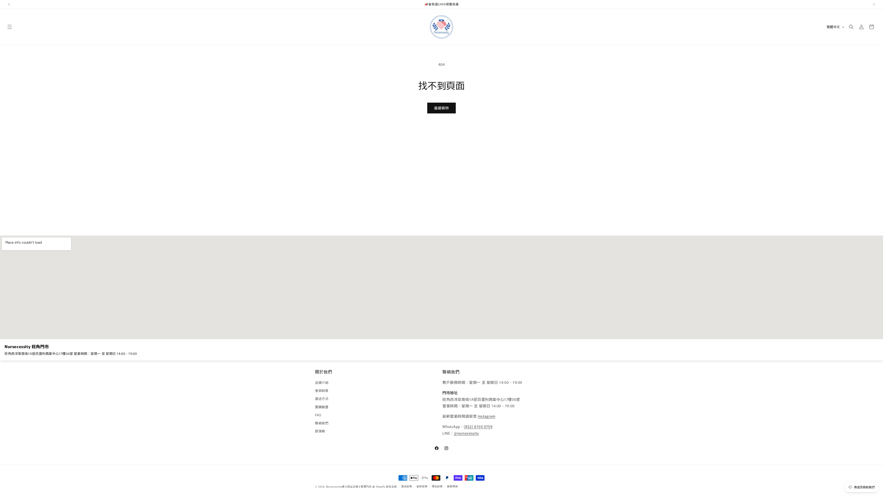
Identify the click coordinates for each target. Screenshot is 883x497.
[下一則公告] (874, 4)
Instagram (486, 416)
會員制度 (321, 390)
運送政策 (406, 486)
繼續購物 (441, 107)
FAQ (318, 415)
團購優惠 (321, 407)
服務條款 (452, 486)
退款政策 (421, 486)
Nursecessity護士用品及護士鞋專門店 (349, 486)
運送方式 (321, 398)
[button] (10, 27)
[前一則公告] (9, 4)
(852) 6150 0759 (478, 426)
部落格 (320, 431)
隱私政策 (437, 486)
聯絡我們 (321, 423)
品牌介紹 (321, 382)
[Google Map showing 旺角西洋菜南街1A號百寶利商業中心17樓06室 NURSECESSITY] (441, 287)
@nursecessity (466, 433)
